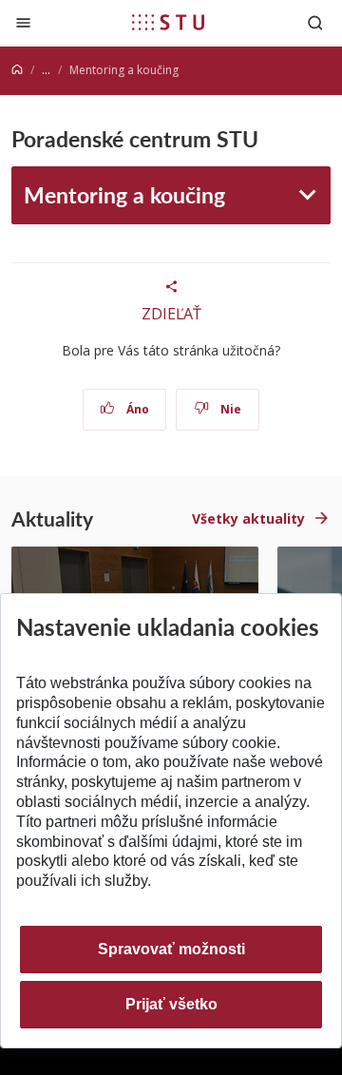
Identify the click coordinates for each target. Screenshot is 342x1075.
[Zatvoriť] (23, 22)
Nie (229, 409)
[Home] (17, 70)
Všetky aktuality (248, 518)
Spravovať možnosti (171, 949)
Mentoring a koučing (124, 194)
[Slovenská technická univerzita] (168, 21)
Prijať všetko (171, 1004)
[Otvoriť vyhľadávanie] (315, 22)
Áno (136, 409)
